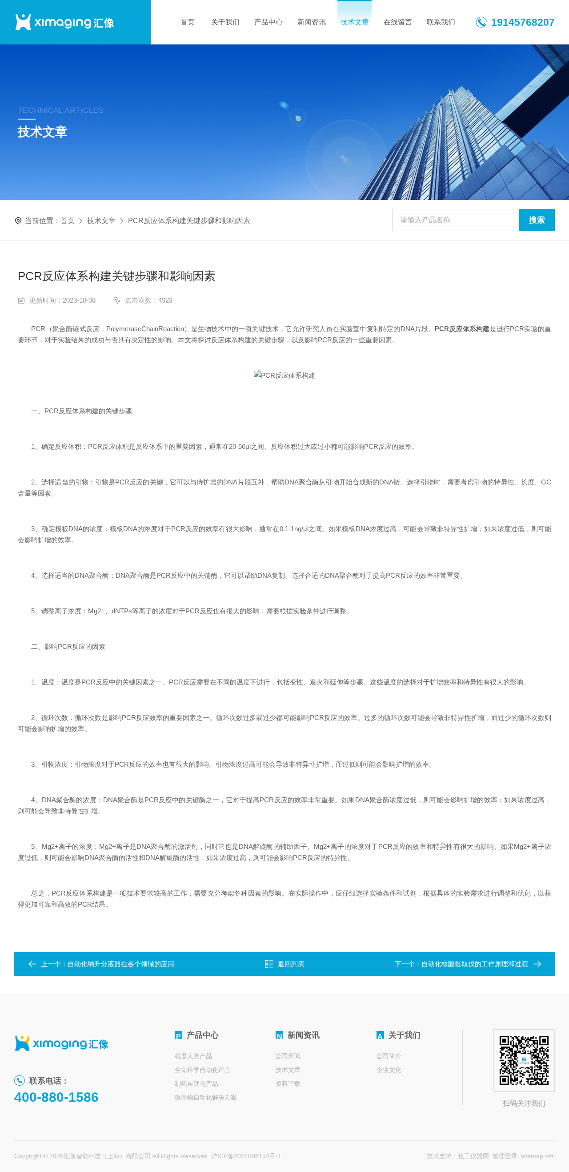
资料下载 (288, 1083)
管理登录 (505, 1156)
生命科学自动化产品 (203, 1069)
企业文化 (389, 1069)
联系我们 (441, 22)
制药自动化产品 (196, 1083)
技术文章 (355, 22)
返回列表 (291, 964)
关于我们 (225, 22)
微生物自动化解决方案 (206, 1097)
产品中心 (268, 22)
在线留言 (398, 22)
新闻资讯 (311, 22)
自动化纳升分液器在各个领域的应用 (121, 964)
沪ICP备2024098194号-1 (246, 1156)
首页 (187, 22)
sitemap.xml (538, 1156)
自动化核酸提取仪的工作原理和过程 (474, 964)
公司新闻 (288, 1056)
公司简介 (389, 1056)
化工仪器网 (473, 1156)
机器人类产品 (193, 1056)
